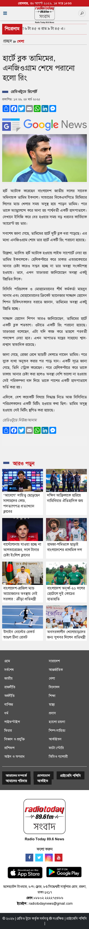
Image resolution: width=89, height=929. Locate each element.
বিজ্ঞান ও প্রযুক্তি (14, 739)
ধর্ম (6, 713)
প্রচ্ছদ (7, 41)
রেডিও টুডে (24, 918)
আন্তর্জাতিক (56, 669)
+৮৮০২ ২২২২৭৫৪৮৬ (48, 898)
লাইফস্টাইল (12, 721)
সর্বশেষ (9, 669)
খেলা (20, 41)
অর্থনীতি (9, 695)
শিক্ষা (52, 695)
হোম (7, 661)
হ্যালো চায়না (57, 721)
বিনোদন (54, 687)
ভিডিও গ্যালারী (58, 756)
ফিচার (8, 730)
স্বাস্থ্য (52, 704)
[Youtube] (58, 857)
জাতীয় (8, 678)
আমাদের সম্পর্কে (16, 775)
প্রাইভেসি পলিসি (70, 775)
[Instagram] (49, 857)
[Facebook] (29, 857)
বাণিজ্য (8, 704)
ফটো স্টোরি (56, 748)
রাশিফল (9, 748)
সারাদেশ (54, 661)
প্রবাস (52, 713)
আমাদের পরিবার (16, 781)
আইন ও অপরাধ (14, 756)
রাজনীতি (9, 687)
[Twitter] (39, 857)
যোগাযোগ (43, 775)
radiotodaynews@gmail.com (51, 903)
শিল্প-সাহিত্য (57, 730)
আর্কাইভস (55, 739)
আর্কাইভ (42, 781)
